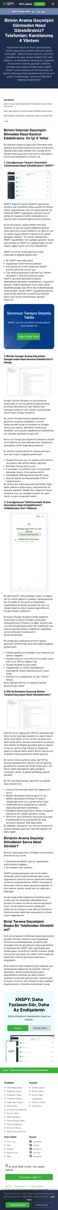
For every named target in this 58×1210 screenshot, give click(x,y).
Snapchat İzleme (14, 1091)
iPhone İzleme (38, 1091)
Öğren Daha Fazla (28, 336)
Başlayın (18, 1028)
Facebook (37, 1142)
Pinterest (37, 1149)
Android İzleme (38, 1088)
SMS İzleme (12, 1106)
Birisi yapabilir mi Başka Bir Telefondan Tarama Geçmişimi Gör (28, 116)
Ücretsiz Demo (40, 1028)
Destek (10, 1149)
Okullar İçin (36, 1106)
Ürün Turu (11, 1142)
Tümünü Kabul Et (17, 1205)
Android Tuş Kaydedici (16, 1109)
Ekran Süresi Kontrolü (16, 1131)
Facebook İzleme (14, 1098)
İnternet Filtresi (14, 1128)
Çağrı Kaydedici (13, 1117)
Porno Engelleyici (14, 1124)
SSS (8, 1145)
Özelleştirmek (41, 1205)
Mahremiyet (19, 1186)
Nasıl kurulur (12, 1152)
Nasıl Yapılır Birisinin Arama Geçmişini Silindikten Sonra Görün (28, 111)
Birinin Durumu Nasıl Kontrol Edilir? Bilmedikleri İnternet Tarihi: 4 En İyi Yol (28, 105)
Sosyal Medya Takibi (16, 1120)
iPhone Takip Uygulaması (37, 1097)
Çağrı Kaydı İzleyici (15, 1102)
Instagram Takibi (14, 1095)
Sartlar (8, 1186)
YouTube (37, 1152)
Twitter (36, 1145)
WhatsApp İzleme (14, 1088)
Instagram (37, 1156)
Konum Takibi (12, 1113)
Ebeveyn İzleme (39, 1102)
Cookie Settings (36, 1186)
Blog (9, 1156)
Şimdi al (39, 4)
